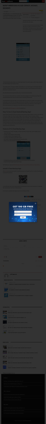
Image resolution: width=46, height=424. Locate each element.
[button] (35, 203)
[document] (23, 212)
